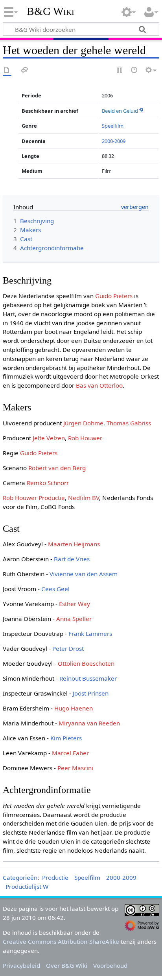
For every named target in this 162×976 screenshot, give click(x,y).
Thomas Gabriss (129, 423)
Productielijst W (27, 886)
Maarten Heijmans (74, 544)
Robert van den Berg (57, 468)
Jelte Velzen (49, 438)
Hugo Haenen (73, 708)
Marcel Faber (70, 753)
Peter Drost (68, 648)
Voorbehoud (110, 965)
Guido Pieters (114, 296)
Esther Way (74, 604)
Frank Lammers (90, 633)
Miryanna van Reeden (89, 723)
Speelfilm (112, 125)
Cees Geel (55, 589)
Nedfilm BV (83, 498)
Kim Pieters (66, 738)
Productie (55, 877)
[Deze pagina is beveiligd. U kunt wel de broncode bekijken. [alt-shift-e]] (120, 70)
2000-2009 (113, 141)
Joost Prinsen (91, 693)
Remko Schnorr (48, 483)
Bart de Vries (72, 559)
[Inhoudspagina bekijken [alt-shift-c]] (7, 70)
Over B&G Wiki (66, 965)
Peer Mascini (75, 768)
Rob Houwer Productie (34, 498)
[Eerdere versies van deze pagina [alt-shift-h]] (134, 70)
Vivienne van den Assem (84, 574)
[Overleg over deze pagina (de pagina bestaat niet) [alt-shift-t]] (24, 70)
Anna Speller (74, 619)
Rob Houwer (85, 438)
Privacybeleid (21, 965)
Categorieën (20, 877)
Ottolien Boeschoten (86, 663)
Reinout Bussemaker (88, 678)
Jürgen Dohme (83, 423)
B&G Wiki (50, 11)
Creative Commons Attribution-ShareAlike (61, 941)
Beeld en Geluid (120, 110)
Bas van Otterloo (99, 385)
